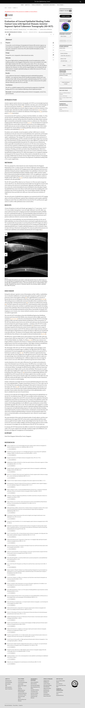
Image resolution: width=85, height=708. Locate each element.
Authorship (20, 688)
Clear (64, 65)
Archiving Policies (21, 680)
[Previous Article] (51, 35)
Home (22, 4)
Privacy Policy (15, 705)
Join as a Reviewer (63, 96)
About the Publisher (8, 682)
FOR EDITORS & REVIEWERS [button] (49, 4)
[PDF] (9, 35)
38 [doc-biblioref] (18, 387)
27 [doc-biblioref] (15, 318)
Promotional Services (64, 110)
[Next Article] (53, 35)
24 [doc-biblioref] (45, 299)
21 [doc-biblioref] (21, 177)
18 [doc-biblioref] (41, 334)
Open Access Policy (8, 687)
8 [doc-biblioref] (39, 110)
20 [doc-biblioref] (19, 177)
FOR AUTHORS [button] (60, 4)
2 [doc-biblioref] (19, 129)
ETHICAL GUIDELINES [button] (36, 4)
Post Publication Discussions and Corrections (46, 691)
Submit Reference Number (66, 83)
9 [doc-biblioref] (39, 111)
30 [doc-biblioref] (45, 334)
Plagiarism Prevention (47, 688)
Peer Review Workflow (34, 693)
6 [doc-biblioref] (28, 340)
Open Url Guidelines (8, 688)
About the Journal (8, 680)
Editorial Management (34, 682)
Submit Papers (66, 16)
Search (69, 65)
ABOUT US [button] (27, 4)
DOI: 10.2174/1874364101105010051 (45, 32)
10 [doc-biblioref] (41, 111)
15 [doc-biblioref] (30, 122)
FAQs (6, 685)
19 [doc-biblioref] (23, 129)
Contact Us (21, 705)
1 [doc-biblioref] (8, 113)
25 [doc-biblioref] (27, 302)
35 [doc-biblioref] (22, 353)
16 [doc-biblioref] (21, 129)
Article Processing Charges (22, 682)
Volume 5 (10, 7)
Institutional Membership (22, 693)
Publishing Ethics (46, 694)
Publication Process (34, 694)
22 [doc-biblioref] (26, 297)
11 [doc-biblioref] (10, 113)
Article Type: (63, 58)
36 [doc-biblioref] (23, 372)
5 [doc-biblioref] (38, 110)
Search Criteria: (64, 53)
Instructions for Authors (22, 694)
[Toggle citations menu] (11, 449)
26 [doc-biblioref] (5, 304)
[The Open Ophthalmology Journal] (75, 683)
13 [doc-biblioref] (29, 122)
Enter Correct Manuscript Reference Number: (65, 74)
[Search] (81, 2)
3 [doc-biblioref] (27, 122)
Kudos (60, 109)
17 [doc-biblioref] (29, 340)
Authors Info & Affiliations (46, 29)
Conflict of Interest (47, 683)
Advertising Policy (63, 107)
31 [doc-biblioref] (20, 353)
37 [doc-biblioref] (16, 387)
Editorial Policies (34, 683)
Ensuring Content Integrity (35, 685)
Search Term (62, 48)
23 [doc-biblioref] (43, 299)
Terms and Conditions (8, 705)
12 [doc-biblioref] (11, 113)
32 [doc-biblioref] (17, 318)
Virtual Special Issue (34, 691)
